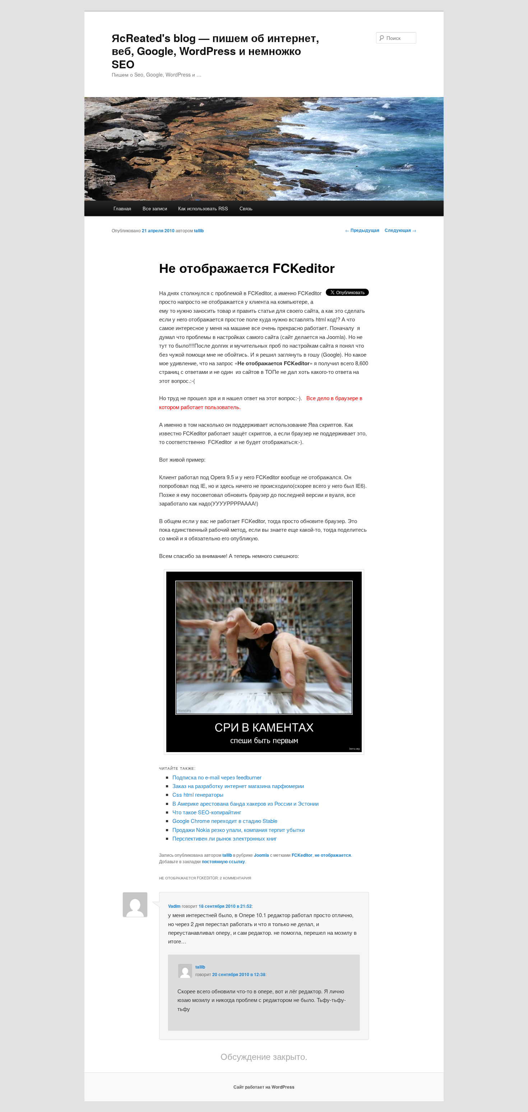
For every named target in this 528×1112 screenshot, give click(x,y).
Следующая (400, 230)
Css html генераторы (197, 794)
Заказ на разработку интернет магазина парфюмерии (238, 786)
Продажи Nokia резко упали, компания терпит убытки (238, 829)
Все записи (155, 208)
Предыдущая (362, 230)
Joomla (261, 855)
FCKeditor (302, 855)
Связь (246, 208)
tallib (199, 230)
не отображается (333, 855)
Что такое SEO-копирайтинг (206, 812)
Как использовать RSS (203, 208)
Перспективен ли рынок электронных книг (224, 838)
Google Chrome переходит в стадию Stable (224, 820)
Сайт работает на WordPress (264, 1087)
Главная (122, 208)
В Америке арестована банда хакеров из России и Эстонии (245, 803)
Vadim (174, 906)
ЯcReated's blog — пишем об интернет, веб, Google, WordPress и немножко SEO (215, 51)
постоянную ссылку (223, 861)
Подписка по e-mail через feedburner (216, 777)
